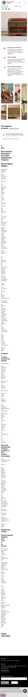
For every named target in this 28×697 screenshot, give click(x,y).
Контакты (18, 660)
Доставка (9, 660)
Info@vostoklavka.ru (5, 670)
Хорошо (3, 695)
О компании (3, 660)
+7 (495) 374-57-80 (17, 6)
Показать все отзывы (14, 128)
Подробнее (2, 693)
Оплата (13, 660)
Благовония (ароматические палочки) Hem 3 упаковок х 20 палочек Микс (15, 134)
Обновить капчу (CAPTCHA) (6, 684)
